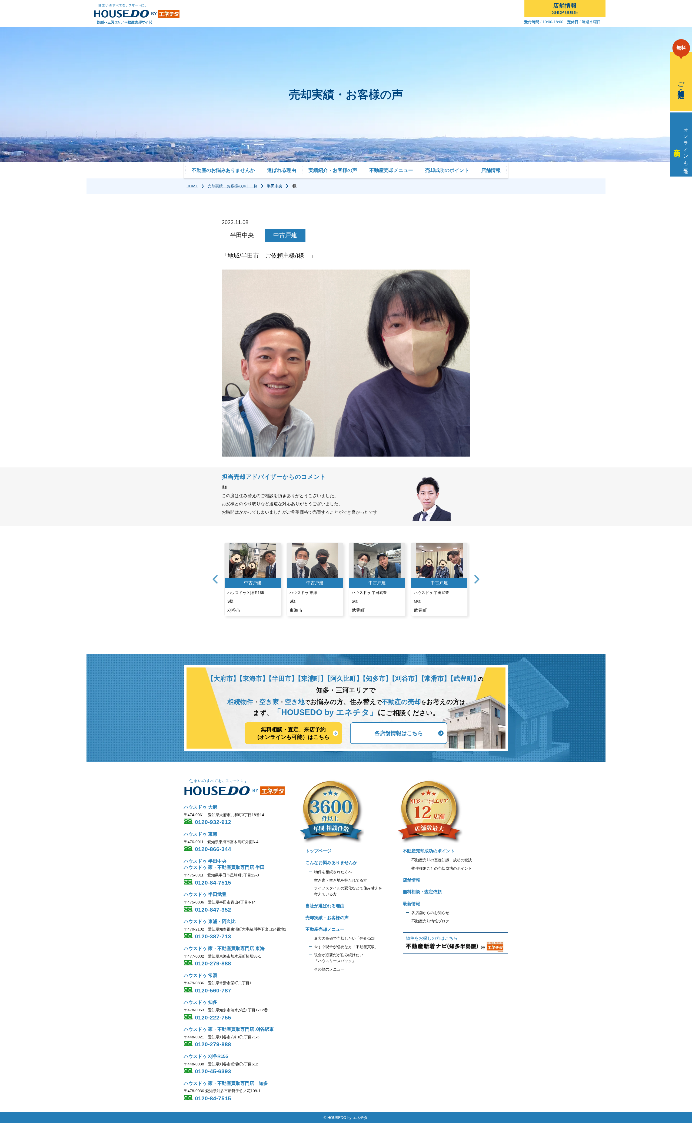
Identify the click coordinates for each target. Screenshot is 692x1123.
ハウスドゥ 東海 (200, 834)
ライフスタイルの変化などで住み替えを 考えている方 (348, 891)
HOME (192, 186)
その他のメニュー (329, 969)
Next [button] (477, 579)
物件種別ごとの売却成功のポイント (441, 868)
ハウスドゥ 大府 (200, 807)
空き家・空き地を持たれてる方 (340, 880)
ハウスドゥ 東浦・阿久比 (210, 921)
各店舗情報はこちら (398, 733)
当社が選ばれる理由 (324, 905)
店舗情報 (491, 170)
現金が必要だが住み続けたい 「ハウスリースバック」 (338, 958)
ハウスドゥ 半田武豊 (205, 894)
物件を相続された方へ (333, 872)
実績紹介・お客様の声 (332, 170)
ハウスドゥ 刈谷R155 (206, 1056)
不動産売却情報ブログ (430, 921)
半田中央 (274, 186)
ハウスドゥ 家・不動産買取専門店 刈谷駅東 (229, 1029)
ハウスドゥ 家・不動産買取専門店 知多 (226, 1083)
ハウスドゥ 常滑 (200, 975)
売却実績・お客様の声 (327, 917)
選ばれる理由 (281, 170)
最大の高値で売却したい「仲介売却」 (346, 938)
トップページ (318, 851)
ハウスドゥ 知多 (200, 1002)
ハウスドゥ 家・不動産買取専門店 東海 (224, 948)
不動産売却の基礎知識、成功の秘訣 (441, 860)
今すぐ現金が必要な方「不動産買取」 (346, 947)
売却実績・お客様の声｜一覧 (233, 186)
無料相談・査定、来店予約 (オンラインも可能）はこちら (293, 733)
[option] (252, 579)
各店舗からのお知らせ (430, 913)
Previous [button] (215, 579)
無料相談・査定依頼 (422, 891)
